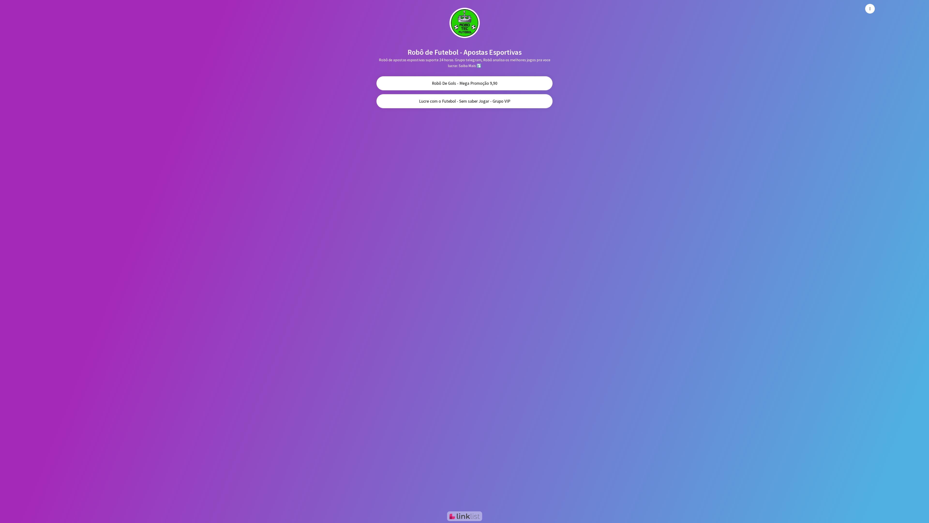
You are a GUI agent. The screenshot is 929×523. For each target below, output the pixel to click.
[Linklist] (465, 516)
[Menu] (870, 9)
